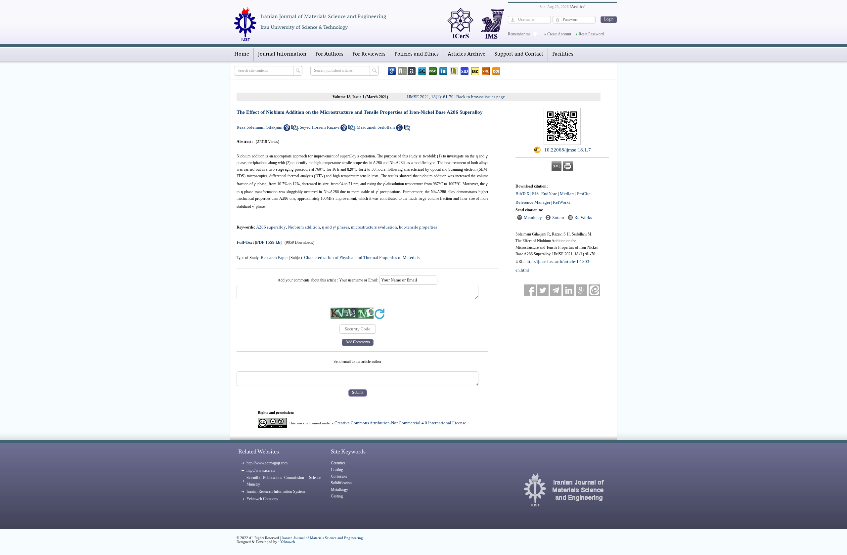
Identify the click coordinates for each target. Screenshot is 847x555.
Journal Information (282, 54)
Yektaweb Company (262, 498)
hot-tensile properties (418, 227)
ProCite (584, 193)
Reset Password (591, 34)
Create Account (559, 34)
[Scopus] (422, 71)
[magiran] (454, 71)
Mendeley (533, 217)
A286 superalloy (271, 227)
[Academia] (412, 71)
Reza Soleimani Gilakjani (260, 127)
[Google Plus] (581, 290)
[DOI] (496, 71)
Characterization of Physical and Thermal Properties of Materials (362, 257)
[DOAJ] (433, 71)
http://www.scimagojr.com (267, 463)
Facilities (562, 54)
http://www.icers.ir (261, 470)
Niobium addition (304, 227)
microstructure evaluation (374, 227)
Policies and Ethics (416, 54)
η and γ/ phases (335, 227)
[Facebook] (530, 290)
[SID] (464, 71)
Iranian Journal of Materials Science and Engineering (322, 538)
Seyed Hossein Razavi (319, 127)
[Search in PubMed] (294, 129)
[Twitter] (543, 290)
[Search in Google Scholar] (287, 129)
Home (241, 54)
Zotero (558, 217)
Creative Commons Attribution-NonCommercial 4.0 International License (400, 422)
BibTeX (522, 193)
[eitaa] (594, 290)
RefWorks (561, 202)
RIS (535, 193)
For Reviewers (368, 54)
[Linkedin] (443, 71)
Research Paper (274, 257)
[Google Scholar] (392, 71)
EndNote (549, 193)
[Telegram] (555, 290)
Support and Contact (518, 54)
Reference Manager (532, 202)
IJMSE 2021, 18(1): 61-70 (430, 96)
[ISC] (475, 71)
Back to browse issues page (480, 96)
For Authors (329, 54)
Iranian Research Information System (275, 491)
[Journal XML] (486, 71)
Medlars (567, 193)
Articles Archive (466, 54)
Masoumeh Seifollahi (376, 127)
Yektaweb (287, 542)
